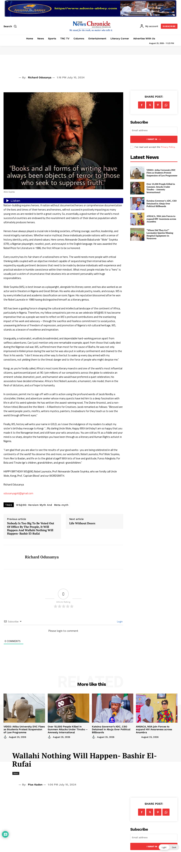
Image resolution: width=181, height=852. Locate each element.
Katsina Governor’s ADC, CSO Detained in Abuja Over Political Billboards (162, 203)
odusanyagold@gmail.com (18, 493)
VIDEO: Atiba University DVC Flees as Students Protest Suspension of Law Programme (162, 173)
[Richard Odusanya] (12, 557)
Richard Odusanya (39, 77)
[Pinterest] (157, 105)
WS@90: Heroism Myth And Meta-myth (42, 504)
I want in (152, 139)
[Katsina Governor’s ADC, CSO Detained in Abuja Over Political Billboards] (137, 203)
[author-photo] (6, 737)
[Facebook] (141, 105)
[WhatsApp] (166, 105)
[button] (11, 26)
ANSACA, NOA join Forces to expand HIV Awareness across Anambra (161, 219)
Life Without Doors (82, 523)
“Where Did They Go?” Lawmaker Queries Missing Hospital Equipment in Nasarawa (160, 234)
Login (119, 621)
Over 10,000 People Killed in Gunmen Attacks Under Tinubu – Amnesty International (161, 188)
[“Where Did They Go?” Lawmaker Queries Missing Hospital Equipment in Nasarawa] (137, 234)
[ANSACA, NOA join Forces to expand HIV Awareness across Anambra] (137, 219)
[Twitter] (149, 105)
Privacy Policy (168, 147)
